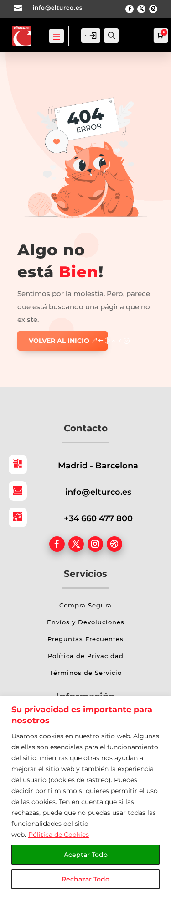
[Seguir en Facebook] (129, 9)
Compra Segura (85, 605)
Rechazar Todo (85, 879)
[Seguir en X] (141, 9)
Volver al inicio (59, 341)
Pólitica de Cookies (58, 834)
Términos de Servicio (86, 672)
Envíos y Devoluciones (85, 622)
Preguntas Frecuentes (85, 639)
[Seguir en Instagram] (153, 9)
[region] (85, 796)
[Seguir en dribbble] (114, 544)
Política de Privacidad (86, 655)
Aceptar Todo (86, 854)
